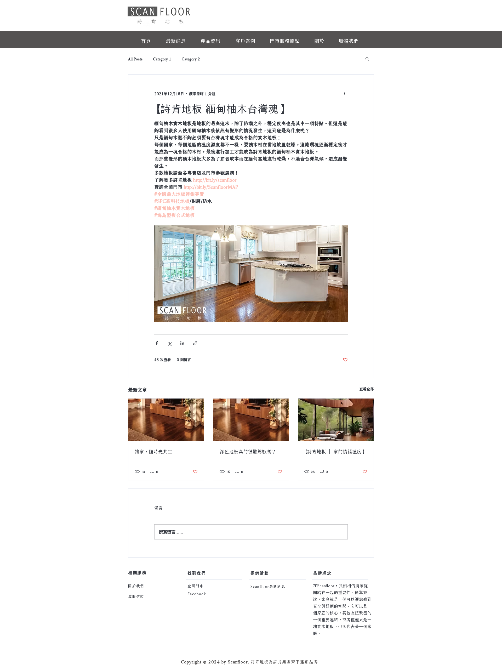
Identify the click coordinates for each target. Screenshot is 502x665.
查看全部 (366, 388)
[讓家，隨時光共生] (166, 420)
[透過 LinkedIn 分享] (182, 343)
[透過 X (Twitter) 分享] (169, 343)
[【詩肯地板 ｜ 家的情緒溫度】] (336, 420)
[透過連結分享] (195, 343)
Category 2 (191, 58)
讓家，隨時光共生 (153, 451)
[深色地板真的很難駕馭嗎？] (251, 420)
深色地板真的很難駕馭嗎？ (248, 451)
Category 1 (162, 58)
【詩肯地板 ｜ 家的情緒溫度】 (335, 451)
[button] (367, 58)
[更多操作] (344, 93)
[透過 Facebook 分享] (156, 343)
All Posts (135, 58)
